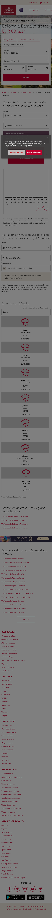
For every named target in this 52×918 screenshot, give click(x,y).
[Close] (47, 137)
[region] (26, 147)
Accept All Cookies (34, 152)
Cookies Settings (16, 152)
